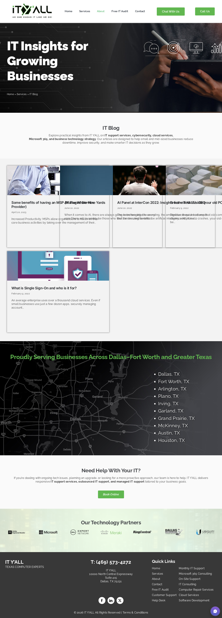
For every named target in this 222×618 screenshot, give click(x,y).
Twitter (120, 600)
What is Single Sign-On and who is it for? (44, 288)
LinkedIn (111, 600)
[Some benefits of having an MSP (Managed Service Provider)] (58, 180)
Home (10, 94)
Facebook (102, 600)
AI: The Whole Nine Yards (84, 203)
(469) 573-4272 (113, 562)
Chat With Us (170, 11)
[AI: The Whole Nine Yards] (111, 180)
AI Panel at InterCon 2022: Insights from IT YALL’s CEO (161, 203)
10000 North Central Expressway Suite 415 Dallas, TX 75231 (111, 577)
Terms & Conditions (135, 612)
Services (22, 94)
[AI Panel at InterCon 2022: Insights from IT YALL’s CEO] (164, 180)
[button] (215, 611)
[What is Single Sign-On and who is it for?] (58, 266)
